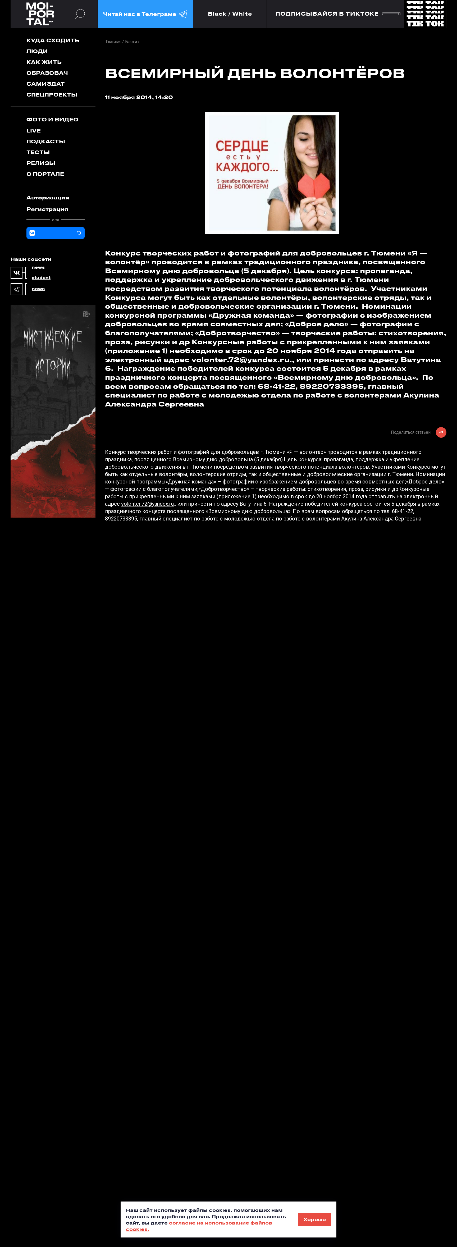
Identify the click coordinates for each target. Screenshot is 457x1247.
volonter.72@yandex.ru (147, 504)
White (242, 14)
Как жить (44, 62)
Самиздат (45, 84)
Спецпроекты (51, 95)
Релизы (40, 163)
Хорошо (314, 1219)
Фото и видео (52, 119)
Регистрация (47, 209)
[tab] (55, 197)
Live (33, 130)
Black (217, 14)
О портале (45, 174)
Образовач (47, 73)
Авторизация (47, 197)
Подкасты (45, 141)
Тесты (38, 152)
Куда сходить (52, 40)
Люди (37, 51)
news (38, 267)
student (41, 278)
